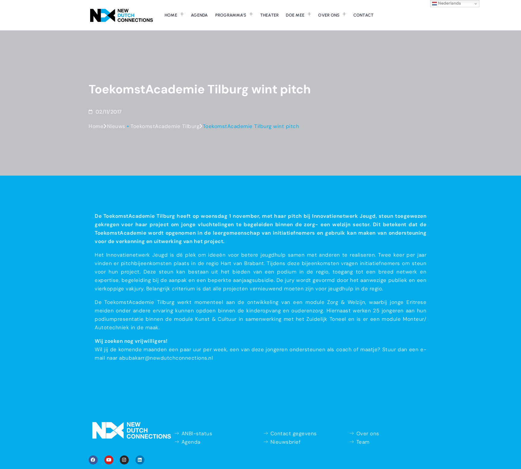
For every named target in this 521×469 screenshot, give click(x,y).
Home (171, 15)
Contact (363, 15)
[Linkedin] (139, 459)
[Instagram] (124, 459)
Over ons (328, 15)
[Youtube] (108, 459)
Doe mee (295, 15)
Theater (269, 15)
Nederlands (449, 3)
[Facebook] (93, 459)
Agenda (199, 15)
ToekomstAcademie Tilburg (165, 126)
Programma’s (231, 15)
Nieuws (116, 126)
